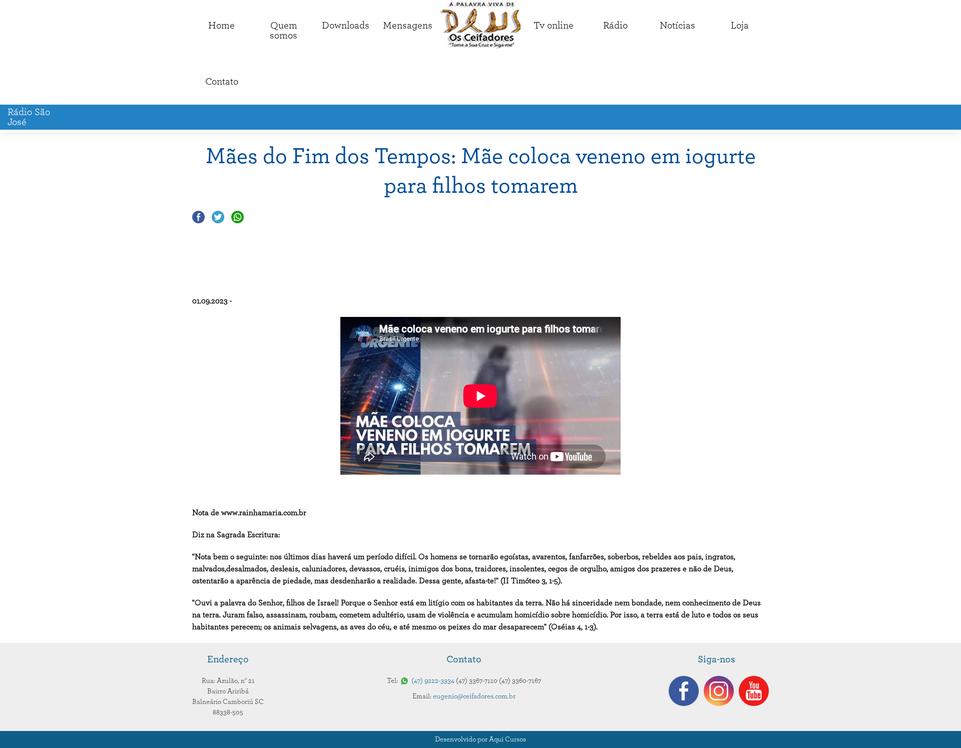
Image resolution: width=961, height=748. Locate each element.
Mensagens (407, 26)
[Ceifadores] (480, 26)
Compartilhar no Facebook (198, 217)
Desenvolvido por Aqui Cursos (480, 739)
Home (221, 26)
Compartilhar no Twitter (218, 217)
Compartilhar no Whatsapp (237, 217)
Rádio (615, 26)
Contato (221, 82)
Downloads (345, 26)
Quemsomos (283, 31)
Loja (740, 26)
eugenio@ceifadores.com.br (474, 696)
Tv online (554, 26)
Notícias (677, 26)
